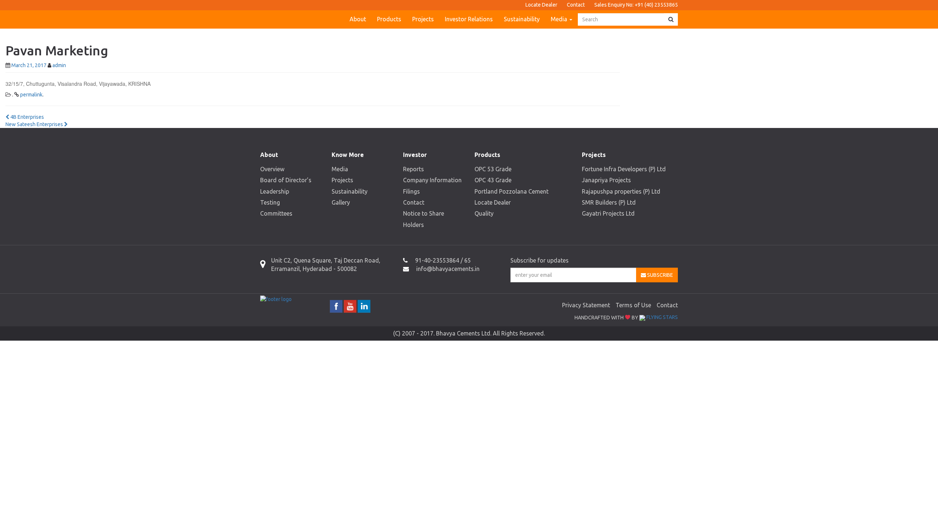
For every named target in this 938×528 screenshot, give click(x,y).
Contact (576, 5)
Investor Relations (469, 19)
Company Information (432, 180)
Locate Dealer (541, 5)
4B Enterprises (26, 117)
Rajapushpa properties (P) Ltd (621, 191)
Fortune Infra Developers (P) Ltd (624, 169)
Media (560, 19)
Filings (411, 191)
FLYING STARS (661, 317)
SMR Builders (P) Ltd (609, 202)
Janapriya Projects (606, 180)
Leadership (274, 191)
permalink (31, 95)
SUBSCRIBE (659, 275)
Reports (413, 169)
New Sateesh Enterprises (34, 124)
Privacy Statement (586, 305)
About (358, 19)
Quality (484, 213)
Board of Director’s (285, 180)
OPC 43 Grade (493, 180)
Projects (423, 19)
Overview (272, 169)
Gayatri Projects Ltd (608, 213)
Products (389, 19)
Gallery (341, 202)
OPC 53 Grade (493, 169)
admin (59, 65)
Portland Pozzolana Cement (511, 191)
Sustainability (522, 19)
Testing (270, 202)
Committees (276, 213)
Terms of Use (633, 305)
